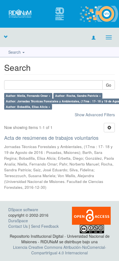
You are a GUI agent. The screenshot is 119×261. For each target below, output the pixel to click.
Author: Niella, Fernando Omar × (28, 96)
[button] (5, 36)
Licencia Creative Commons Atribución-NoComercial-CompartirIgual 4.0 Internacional (59, 249)
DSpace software (23, 209)
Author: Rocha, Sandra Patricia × (78, 96)
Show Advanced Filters (95, 114)
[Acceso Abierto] (91, 215)
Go (108, 85)
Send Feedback (45, 226)
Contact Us (18, 226)
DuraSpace (18, 220)
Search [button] (15, 52)
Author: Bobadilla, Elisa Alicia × (28, 107)
